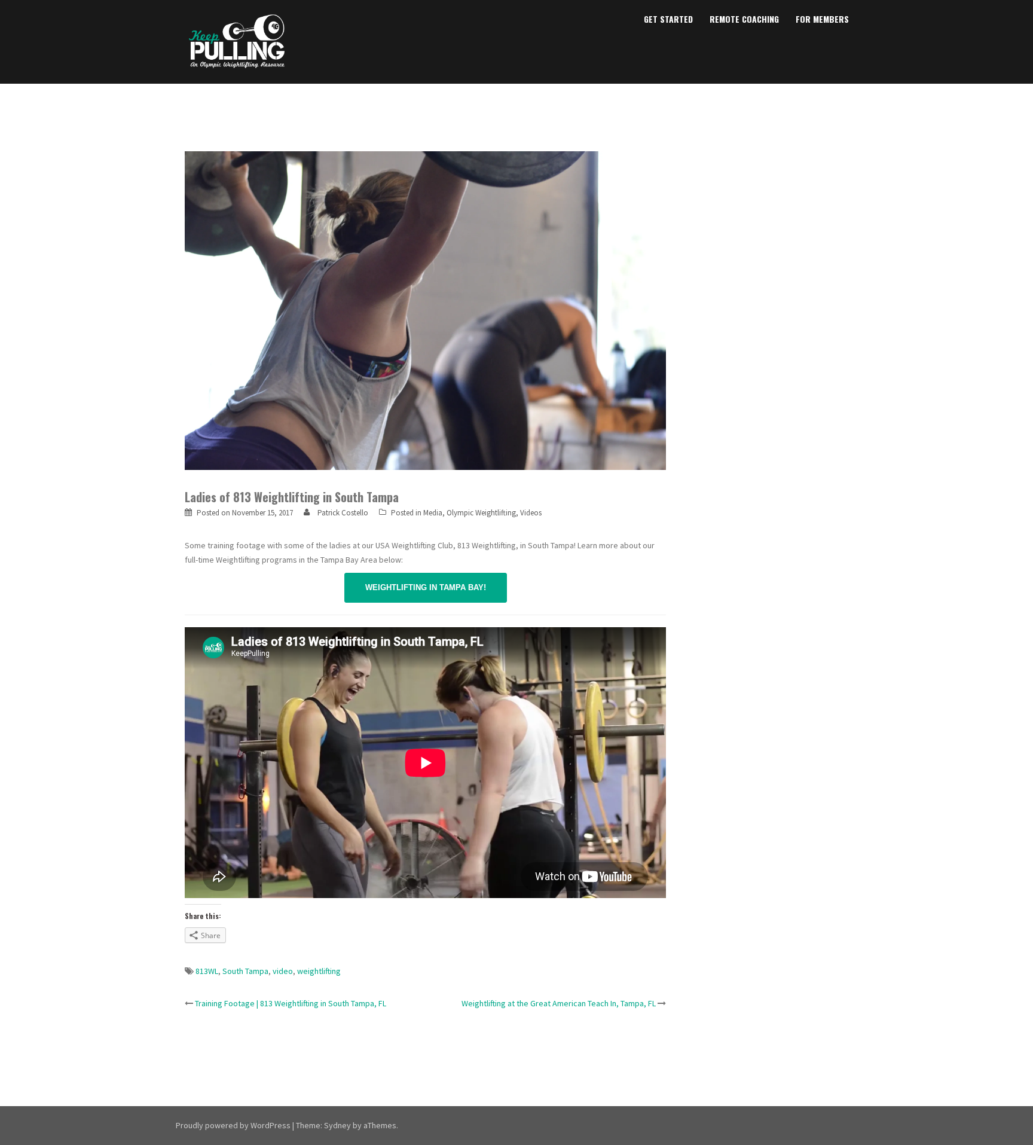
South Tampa (245, 971)
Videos (531, 513)
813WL (206, 971)
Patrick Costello (342, 513)
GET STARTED (668, 19)
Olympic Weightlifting (481, 513)
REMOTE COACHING (744, 19)
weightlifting (319, 971)
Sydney (337, 1125)
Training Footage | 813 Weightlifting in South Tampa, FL (290, 1003)
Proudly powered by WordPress (233, 1125)
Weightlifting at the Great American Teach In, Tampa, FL (559, 1003)
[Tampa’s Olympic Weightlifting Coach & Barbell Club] (237, 40)
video (283, 971)
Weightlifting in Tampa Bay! (425, 587)
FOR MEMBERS (822, 19)
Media (432, 513)
